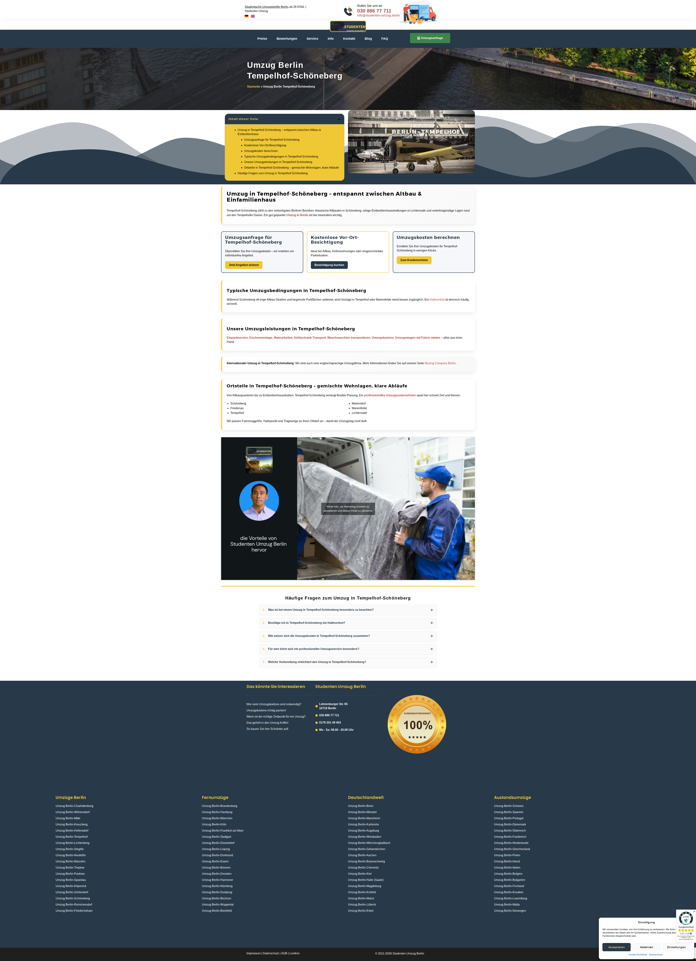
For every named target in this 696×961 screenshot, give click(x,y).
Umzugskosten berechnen (261, 150)
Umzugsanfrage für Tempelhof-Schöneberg (271, 139)
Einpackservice (237, 337)
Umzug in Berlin (297, 215)
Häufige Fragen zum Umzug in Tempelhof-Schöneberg (273, 173)
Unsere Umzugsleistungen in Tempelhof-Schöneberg (278, 162)
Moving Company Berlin (440, 363)
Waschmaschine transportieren (348, 337)
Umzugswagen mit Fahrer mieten (417, 337)
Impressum (253, 953)
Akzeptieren (616, 947)
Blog (368, 38)
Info (331, 38)
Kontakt (349, 38)
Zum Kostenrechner (414, 260)
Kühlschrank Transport (310, 337)
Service (312, 38)
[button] (339, 119)
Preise (262, 38)
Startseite (253, 86)
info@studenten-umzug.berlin (378, 15)
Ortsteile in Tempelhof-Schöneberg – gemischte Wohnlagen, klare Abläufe (291, 167)
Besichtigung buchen (329, 264)
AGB (284, 953)
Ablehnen (646, 947)
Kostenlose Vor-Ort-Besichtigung (265, 145)
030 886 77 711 (374, 11)
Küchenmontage (260, 337)
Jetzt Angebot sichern (244, 264)
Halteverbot (437, 299)
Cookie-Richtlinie (638, 954)
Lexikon (294, 953)
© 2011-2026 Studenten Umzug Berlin (399, 953)
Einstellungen (676, 947)
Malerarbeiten (283, 337)
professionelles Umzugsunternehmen (390, 395)
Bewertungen (287, 38)
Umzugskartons (383, 337)
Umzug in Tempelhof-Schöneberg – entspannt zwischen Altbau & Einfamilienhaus (279, 132)
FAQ (384, 38)
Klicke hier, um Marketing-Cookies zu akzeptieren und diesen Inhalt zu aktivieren (348, 508)
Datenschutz (656, 954)
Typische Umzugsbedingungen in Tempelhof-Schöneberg (281, 156)
